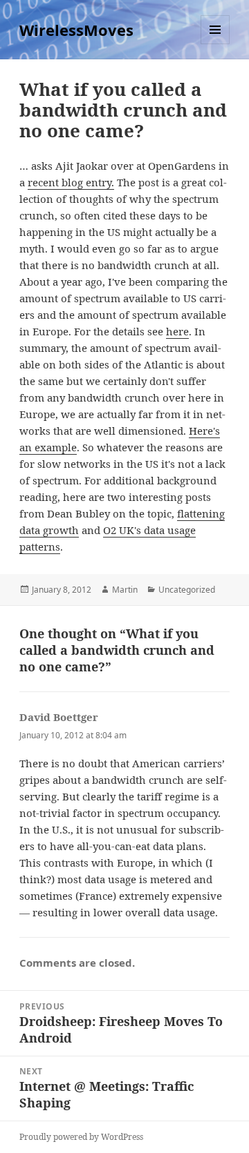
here (177, 331)
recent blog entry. (71, 182)
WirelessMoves (76, 29)
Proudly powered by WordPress (81, 1137)
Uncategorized (186, 589)
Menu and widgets (215, 43)
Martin (125, 589)
